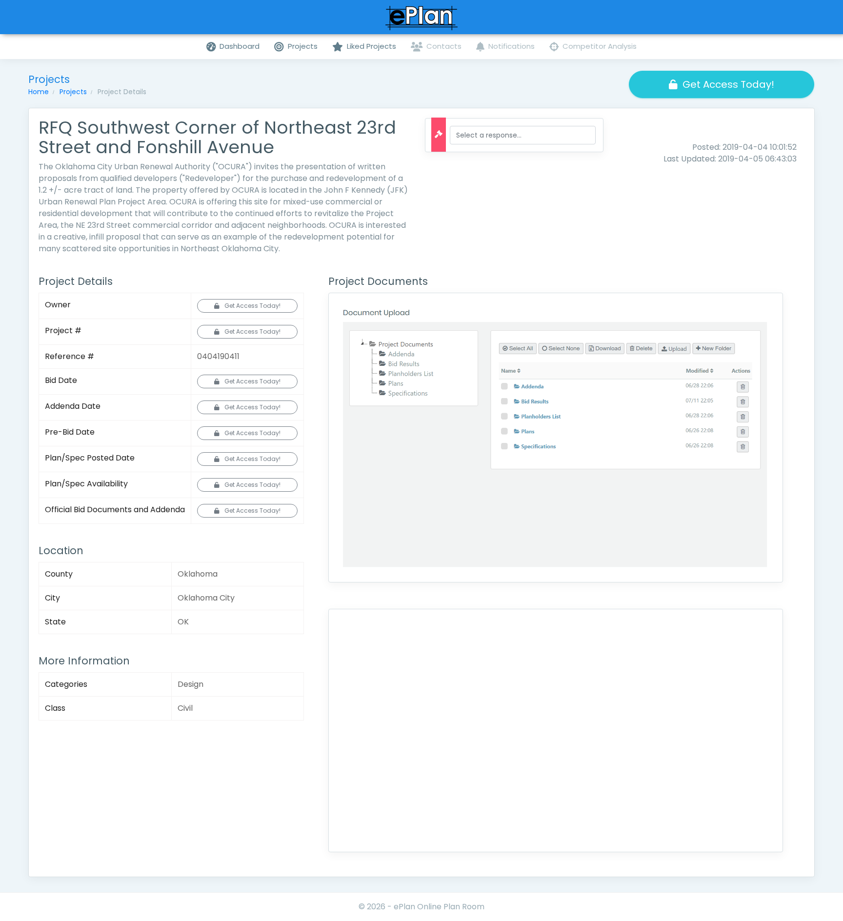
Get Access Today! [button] (728, 84)
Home (38, 92)
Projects (73, 92)
